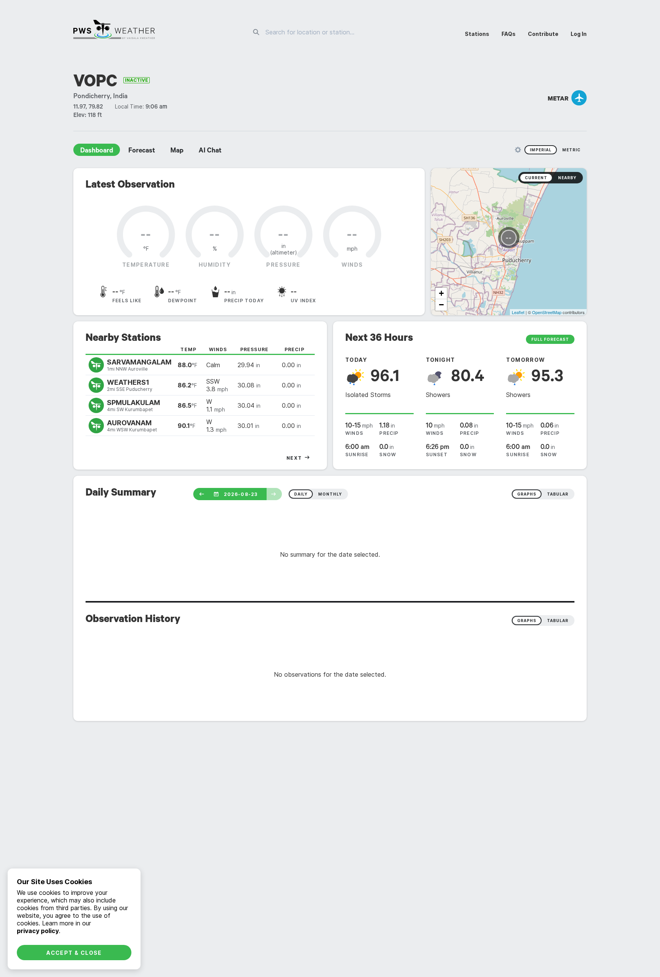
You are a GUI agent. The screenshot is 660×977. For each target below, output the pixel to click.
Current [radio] (536, 177)
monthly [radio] (330, 494)
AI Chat (210, 151)
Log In (579, 34)
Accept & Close (74, 952)
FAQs (508, 34)
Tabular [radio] (557, 620)
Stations (477, 34)
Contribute (543, 34)
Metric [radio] (571, 149)
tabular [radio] (557, 494)
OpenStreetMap (546, 312)
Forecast (141, 151)
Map (176, 151)
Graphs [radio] (526, 620)
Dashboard (96, 151)
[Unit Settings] (518, 150)
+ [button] (441, 293)
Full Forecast (550, 339)
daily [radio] (300, 494)
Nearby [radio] (567, 177)
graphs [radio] (526, 494)
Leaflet (518, 312)
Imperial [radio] (541, 149)
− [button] (441, 304)
